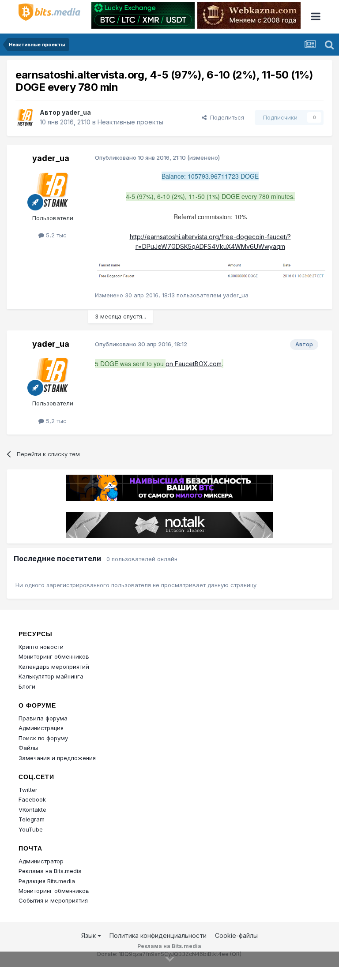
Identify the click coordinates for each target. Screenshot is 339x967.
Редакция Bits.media (47, 881)
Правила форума (43, 718)
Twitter (28, 789)
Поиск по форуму (43, 738)
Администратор (41, 861)
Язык (89, 935)
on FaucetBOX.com (194, 363)
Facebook (32, 799)
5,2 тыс (55, 235)
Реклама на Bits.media (50, 870)
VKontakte (32, 809)
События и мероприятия (53, 900)
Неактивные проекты (130, 122)
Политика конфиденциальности (158, 935)
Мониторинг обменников (54, 656)
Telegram (32, 819)
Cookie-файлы (236, 935)
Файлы (28, 747)
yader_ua (76, 112)
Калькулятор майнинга (51, 676)
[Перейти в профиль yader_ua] (25, 117)
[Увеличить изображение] (210, 270)
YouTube (31, 829)
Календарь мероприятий (54, 666)
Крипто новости (41, 646)
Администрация (41, 727)
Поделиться (225, 117)
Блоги (27, 686)
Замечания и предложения (57, 757)
